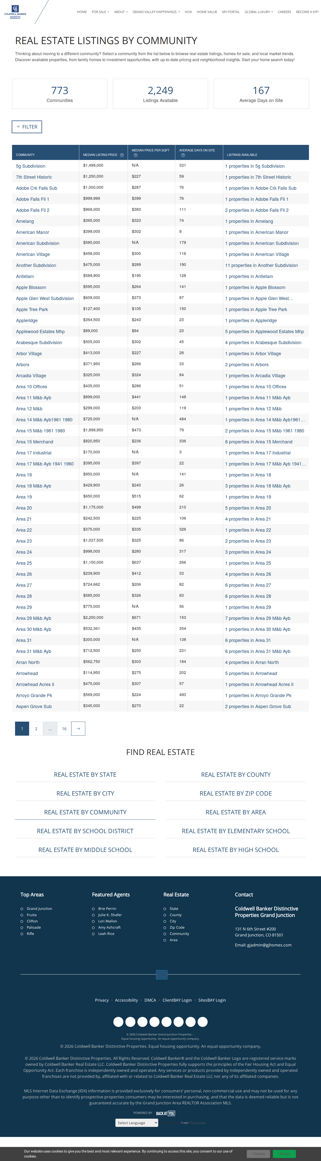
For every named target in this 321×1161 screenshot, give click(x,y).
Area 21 (24, 518)
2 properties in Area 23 (248, 540)
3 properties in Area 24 (248, 551)
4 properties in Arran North (252, 662)
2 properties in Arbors (247, 364)
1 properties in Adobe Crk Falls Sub (260, 187)
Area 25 (24, 562)
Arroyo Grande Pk (34, 695)
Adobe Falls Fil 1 (32, 199)
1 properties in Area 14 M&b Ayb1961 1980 (262, 419)
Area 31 (24, 640)
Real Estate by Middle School (85, 849)
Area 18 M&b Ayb (33, 485)
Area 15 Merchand (34, 441)
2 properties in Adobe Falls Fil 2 (257, 210)
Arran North (28, 662)
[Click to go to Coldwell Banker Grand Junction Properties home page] (18, 12)
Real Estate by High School (236, 849)
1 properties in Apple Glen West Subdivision (257, 298)
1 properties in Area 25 (248, 562)
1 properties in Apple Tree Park (256, 309)
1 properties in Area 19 (248, 496)
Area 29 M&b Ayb (33, 618)
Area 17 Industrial (33, 452)
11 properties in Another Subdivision (261, 265)
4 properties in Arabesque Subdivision (263, 342)
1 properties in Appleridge (251, 320)
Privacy (102, 1000)
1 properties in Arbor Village (253, 353)
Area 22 (24, 529)
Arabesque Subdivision (39, 342)
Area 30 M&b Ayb (33, 629)
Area (174, 939)
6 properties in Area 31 (248, 640)
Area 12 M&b (29, 408)
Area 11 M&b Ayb (33, 397)
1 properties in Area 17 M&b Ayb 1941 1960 (263, 463)
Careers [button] (284, 12)
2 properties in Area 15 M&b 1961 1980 (264, 430)
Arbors (22, 364)
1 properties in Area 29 (248, 607)
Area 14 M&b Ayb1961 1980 (44, 419)
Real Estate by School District (85, 831)
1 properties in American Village (257, 254)
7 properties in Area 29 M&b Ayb (257, 618)
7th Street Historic (34, 176)
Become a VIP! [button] (307, 12)
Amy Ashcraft (109, 927)
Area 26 (24, 573)
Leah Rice (106, 933)
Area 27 (24, 585)
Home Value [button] (207, 12)
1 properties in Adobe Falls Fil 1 (257, 199)
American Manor (32, 232)
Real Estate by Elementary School (236, 831)
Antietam (25, 276)
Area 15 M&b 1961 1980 (40, 430)
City (173, 921)
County (176, 914)
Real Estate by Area (236, 812)
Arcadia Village (31, 375)
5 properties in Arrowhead (251, 673)
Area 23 (24, 540)
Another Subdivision (36, 265)
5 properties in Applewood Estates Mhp (264, 331)
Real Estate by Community (85, 812)
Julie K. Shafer (110, 914)
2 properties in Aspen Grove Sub (258, 706)
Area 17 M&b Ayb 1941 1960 (45, 463)
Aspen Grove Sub (34, 706)
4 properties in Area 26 (248, 573)
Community (179, 933)
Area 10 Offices (31, 386)
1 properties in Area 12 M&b (253, 408)
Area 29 (24, 607)
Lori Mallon (107, 921)
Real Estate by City (85, 793)
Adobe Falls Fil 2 (32, 210)
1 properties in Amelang (249, 221)
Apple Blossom (31, 287)
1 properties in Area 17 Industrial (258, 452)
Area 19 (24, 496)
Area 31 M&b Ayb (33, 651)
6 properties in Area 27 (248, 585)
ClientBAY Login (177, 1000)
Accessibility (126, 1000)
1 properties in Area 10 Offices (255, 386)
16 (64, 728)
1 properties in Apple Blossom (255, 287)
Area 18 (24, 474)
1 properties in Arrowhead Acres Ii (259, 684)
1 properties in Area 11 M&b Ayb (257, 397)
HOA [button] (188, 12)
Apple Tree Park (32, 309)
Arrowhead (27, 673)
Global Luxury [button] (258, 12)
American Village (33, 254)
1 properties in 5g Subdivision (255, 165)
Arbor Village (29, 353)
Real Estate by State (85, 774)
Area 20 (24, 507)
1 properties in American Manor (256, 232)
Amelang (25, 221)
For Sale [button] (99, 12)
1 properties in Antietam (249, 276)
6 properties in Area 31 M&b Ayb (257, 651)
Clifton (32, 921)
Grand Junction (39, 908)
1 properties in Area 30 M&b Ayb (257, 629)
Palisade (34, 927)
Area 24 (24, 551)
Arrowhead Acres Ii (35, 684)
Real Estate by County (236, 774)
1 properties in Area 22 (248, 529)
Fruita (32, 914)
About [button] (119, 12)
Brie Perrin (107, 908)
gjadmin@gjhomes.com (269, 945)
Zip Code (177, 927)
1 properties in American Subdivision (262, 243)
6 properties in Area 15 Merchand (258, 441)
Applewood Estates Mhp (40, 331)
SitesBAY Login (212, 1000)
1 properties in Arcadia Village (255, 375)
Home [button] (82, 12)
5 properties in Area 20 (248, 507)
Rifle (30, 933)
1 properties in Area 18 (248, 474)
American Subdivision (37, 243)
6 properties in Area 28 (248, 596)
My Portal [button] (231, 12)
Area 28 (24, 596)
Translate (198, 1122)
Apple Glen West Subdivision (45, 298)
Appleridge (27, 320)
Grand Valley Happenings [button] (155, 12)
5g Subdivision (30, 165)
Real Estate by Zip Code (236, 793)
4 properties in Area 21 (248, 518)
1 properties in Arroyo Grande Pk (258, 695)
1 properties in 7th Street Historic (258, 176)
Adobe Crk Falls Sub (36, 187)
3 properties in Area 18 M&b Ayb (257, 485)
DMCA (150, 1000)
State (174, 908)
